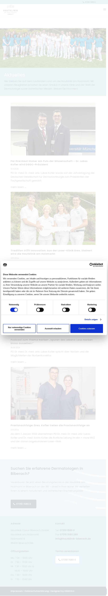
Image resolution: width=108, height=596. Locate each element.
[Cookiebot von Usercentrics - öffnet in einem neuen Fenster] (91, 265)
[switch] (40, 310)
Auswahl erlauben (53, 328)
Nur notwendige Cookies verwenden (19, 328)
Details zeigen (91, 319)
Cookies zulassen (87, 328)
